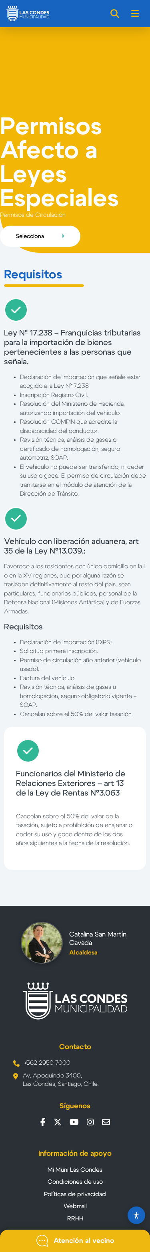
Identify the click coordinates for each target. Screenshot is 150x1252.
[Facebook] (43, 1122)
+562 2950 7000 (47, 1063)
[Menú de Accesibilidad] (136, 1215)
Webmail (75, 1206)
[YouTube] (74, 1122)
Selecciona (31, 236)
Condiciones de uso (75, 1182)
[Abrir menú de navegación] (135, 13)
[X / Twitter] (58, 1122)
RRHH (75, 1219)
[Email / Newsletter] (106, 1122)
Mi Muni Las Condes (75, 1170)
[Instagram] (90, 1122)
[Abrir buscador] (115, 13)
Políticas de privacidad (75, 1194)
